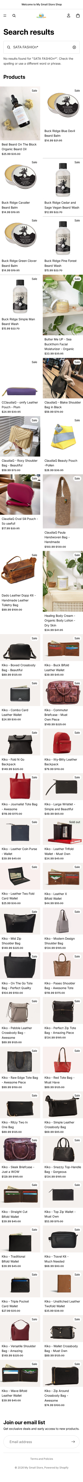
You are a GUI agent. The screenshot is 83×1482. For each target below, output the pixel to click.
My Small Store (33, 1467)
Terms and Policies (41, 1458)
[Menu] (5, 16)
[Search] (14, 15)
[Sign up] (73, 1441)
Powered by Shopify (56, 1467)
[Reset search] (74, 47)
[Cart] (78, 15)
